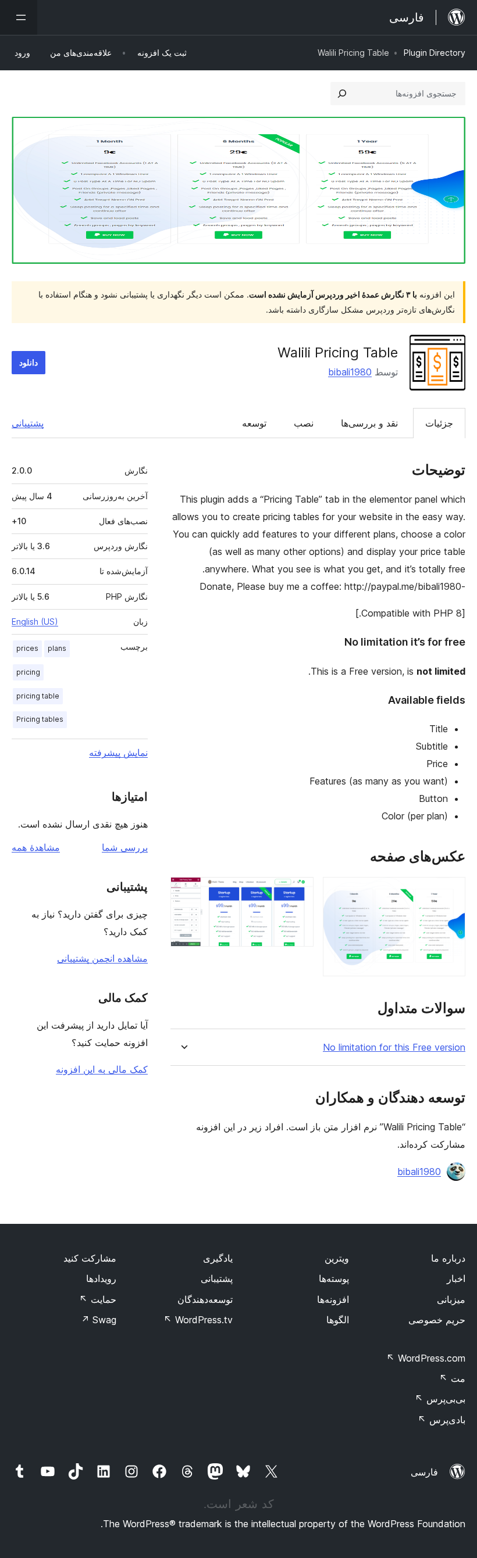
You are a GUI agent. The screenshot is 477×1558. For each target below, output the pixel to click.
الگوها (337, 1320)
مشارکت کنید (89, 1258)
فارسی (424, 1472)
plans (57, 648)
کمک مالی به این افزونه (102, 1069)
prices (27, 648)
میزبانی (451, 1299)
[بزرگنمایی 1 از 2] (449, 892)
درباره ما (448, 1258)
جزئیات (439, 423)
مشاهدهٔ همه (36, 847)
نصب (304, 423)
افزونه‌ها (333, 1299)
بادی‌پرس (441, 1420)
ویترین (337, 1258)
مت (452, 1378)
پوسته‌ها (334, 1278)
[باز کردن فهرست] (18, 17)
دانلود (28, 362)
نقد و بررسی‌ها (369, 423)
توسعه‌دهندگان (205, 1299)
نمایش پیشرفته (118, 752)
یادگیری (218, 1258)
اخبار (456, 1278)
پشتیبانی (28, 423)
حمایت (97, 1299)
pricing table (37, 696)
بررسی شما (125, 847)
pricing (28, 672)
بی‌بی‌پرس (440, 1399)
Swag (98, 1320)
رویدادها (101, 1278)
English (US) (35, 621)
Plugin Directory (434, 53)
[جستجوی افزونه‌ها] (342, 93)
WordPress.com (425, 1358)
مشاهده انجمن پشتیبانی (102, 958)
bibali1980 (350, 372)
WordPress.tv (198, 1320)
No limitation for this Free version (394, 1047)
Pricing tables (39, 719)
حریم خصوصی (436, 1320)
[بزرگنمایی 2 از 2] (298, 892)
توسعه (254, 423)
